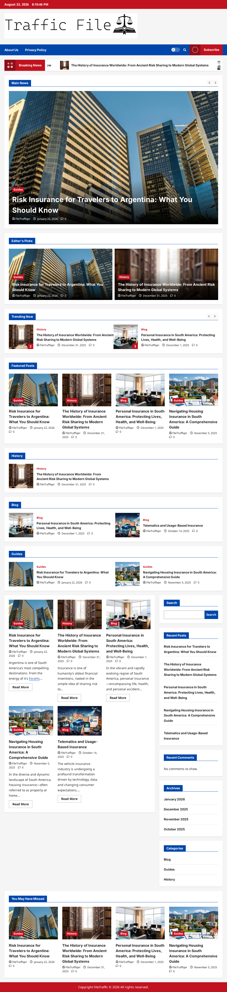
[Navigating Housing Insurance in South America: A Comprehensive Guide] (193, 390)
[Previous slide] (209, 82)
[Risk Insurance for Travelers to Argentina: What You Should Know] (33, 390)
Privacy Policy (35, 50)
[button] (184, 50)
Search (171, 603)
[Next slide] (215, 82)
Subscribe (211, 50)
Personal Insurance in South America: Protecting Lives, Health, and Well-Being (126, 337)
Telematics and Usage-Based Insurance (127, 525)
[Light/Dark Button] (175, 50)
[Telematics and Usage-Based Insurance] (80, 721)
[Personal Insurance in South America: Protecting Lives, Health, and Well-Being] (140, 390)
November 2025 (176, 819)
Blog (144, 329)
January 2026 (174, 799)
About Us (11, 50)
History (18, 189)
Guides (18, 277)
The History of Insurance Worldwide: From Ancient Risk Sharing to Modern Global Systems (106, 65)
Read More (22, 688)
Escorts (34, 678)
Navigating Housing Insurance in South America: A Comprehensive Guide (127, 574)
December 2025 (176, 809)
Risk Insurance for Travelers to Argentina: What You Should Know (29, 416)
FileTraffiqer (23, 219)
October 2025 (174, 829)
